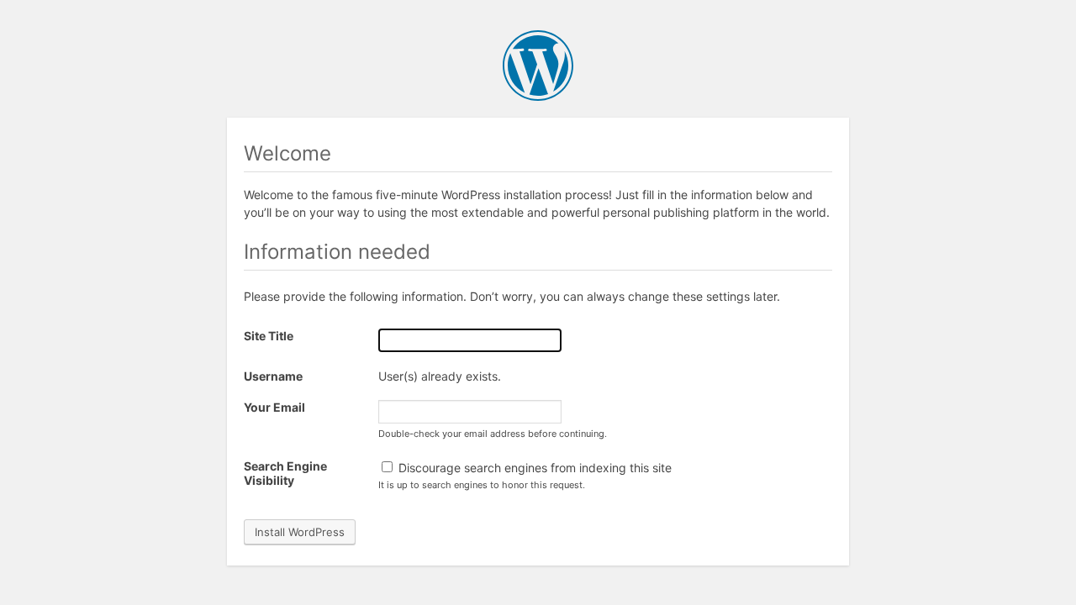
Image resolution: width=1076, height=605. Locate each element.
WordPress (538, 65)
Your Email (274, 407)
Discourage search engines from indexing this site (533, 467)
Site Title (268, 336)
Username (273, 376)
